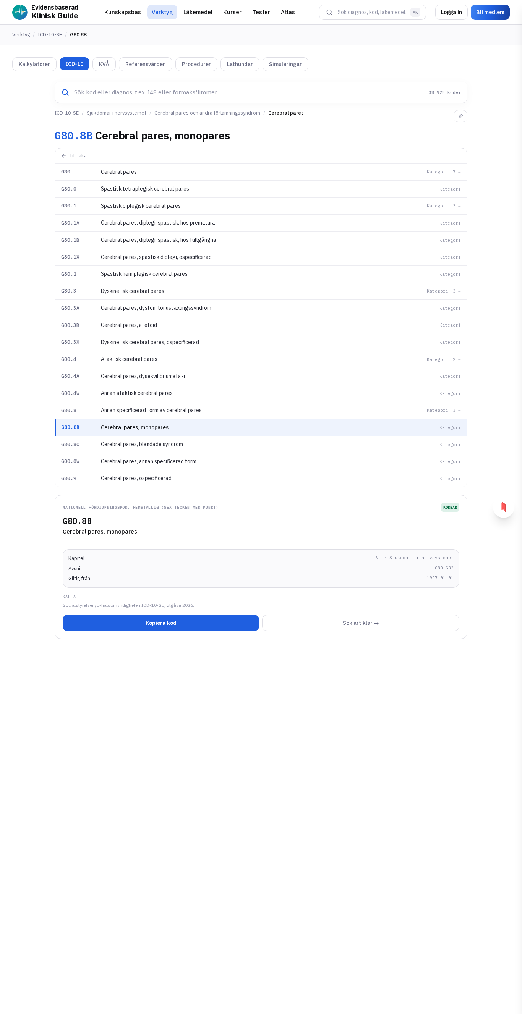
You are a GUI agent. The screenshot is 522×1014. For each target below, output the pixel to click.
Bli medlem (490, 12)
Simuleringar (285, 64)
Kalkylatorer (34, 64)
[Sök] (329, 12)
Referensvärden (145, 64)
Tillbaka (78, 155)
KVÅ (104, 64)
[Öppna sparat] (503, 507)
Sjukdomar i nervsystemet (116, 113)
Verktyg (162, 12)
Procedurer (196, 64)
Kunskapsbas (122, 12)
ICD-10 (74, 63)
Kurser (232, 12)
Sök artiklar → (361, 622)
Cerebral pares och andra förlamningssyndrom (207, 113)
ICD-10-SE (50, 34)
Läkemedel (197, 12)
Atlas (288, 12)
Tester (261, 12)
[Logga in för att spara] (460, 116)
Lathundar (240, 64)
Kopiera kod (161, 622)
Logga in (451, 12)
